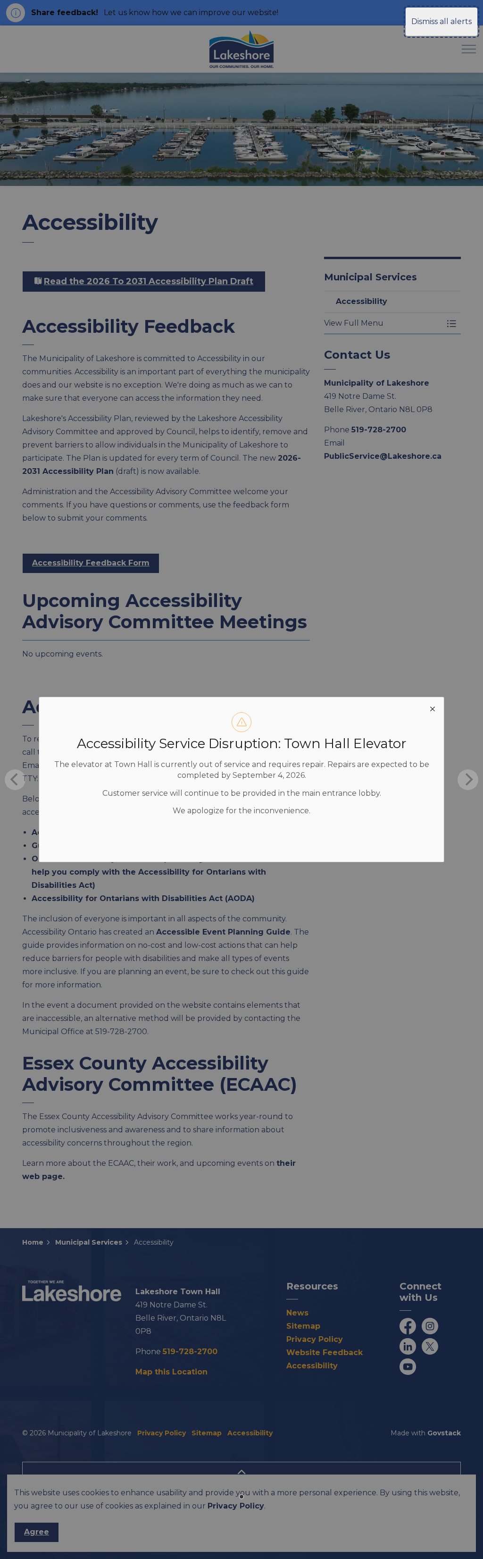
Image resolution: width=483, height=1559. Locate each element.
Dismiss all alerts (441, 21)
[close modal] (432, 708)
